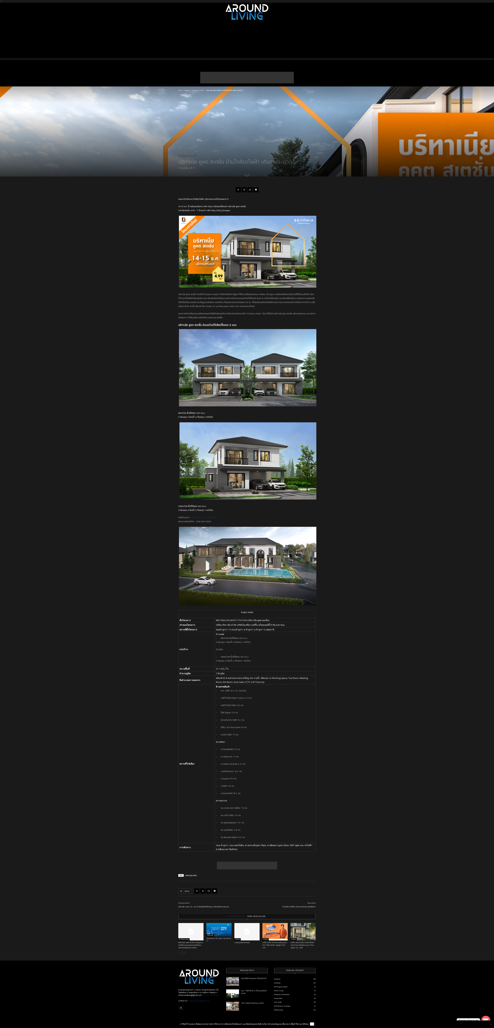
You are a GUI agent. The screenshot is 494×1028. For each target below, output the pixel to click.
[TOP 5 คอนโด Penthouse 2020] (232, 1006)
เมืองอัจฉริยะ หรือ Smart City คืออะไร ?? (218, 939)
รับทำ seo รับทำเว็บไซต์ (210, 995)
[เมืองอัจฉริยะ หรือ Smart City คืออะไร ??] (219, 929)
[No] (490, 1024)
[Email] (250, 189)
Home (180, 90)
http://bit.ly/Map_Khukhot (203, 517)
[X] (244, 189)
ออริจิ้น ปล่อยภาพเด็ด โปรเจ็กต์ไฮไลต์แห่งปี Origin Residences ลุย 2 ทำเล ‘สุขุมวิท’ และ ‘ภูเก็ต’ (302, 945)
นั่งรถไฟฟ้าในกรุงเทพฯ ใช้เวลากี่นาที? (254, 978)
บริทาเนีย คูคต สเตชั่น (191, 875)
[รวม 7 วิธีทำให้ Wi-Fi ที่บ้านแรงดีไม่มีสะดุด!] (232, 993)
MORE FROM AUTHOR (256, 916)
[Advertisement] (247, 40)
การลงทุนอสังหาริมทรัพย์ (242, 942)
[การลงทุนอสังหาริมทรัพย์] (247, 931)
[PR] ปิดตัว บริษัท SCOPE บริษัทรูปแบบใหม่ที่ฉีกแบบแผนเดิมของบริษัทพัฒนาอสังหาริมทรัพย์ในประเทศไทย (190, 945)
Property (187, 90)
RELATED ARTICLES (237, 916)
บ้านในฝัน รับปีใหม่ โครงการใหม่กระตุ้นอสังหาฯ (299, 906)
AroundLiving (184, 168)
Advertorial (210, 935)
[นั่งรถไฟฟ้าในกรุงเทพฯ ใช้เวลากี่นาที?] (232, 981)
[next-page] (184, 952)
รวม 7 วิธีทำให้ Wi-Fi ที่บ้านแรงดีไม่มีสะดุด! (254, 992)
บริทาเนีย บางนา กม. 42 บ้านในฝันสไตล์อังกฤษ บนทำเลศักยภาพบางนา (203, 906)
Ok (312, 1024)
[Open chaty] (485, 1020)
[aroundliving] (247, 12)
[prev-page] (180, 952)
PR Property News (198, 90)
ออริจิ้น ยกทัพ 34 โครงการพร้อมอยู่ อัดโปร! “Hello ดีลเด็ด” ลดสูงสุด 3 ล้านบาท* (274, 945)
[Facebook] (238, 189)
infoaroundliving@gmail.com (198, 1000)
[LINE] (255, 189)
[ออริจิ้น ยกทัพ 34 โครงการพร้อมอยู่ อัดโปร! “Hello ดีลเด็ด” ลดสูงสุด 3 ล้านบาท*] (275, 931)
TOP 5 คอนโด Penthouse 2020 (252, 1003)
